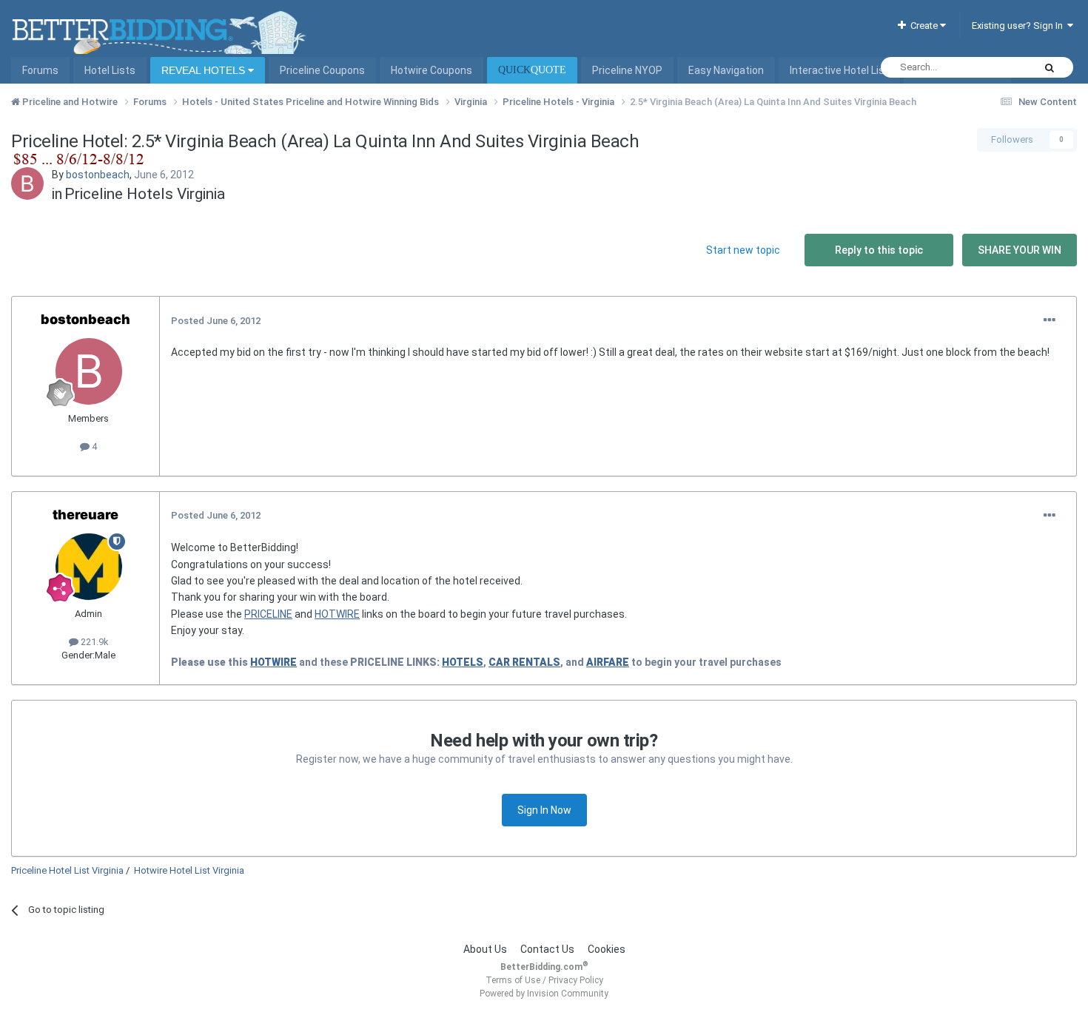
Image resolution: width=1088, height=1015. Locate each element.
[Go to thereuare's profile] (89, 566)
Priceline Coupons (322, 70)
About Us (485, 949)
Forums (40, 70)
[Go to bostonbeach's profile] (27, 183)
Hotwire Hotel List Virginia (189, 870)
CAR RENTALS (524, 662)
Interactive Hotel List (839, 70)
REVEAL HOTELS (204, 70)
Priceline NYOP (627, 70)
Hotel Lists (109, 70)
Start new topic (743, 250)
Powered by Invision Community (544, 993)
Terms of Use (513, 980)
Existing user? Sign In (1019, 25)
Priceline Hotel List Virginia (67, 870)
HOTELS (462, 662)
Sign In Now (544, 810)
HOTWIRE (337, 614)
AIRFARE (607, 662)
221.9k (93, 641)
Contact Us (547, 949)
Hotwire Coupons (431, 70)
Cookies (606, 949)
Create (923, 25)
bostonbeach (98, 175)
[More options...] (1049, 320)
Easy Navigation (726, 70)
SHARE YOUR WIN (1019, 250)
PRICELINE (268, 614)
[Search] (1049, 67)
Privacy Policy (575, 980)
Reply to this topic (879, 250)
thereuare (85, 514)
